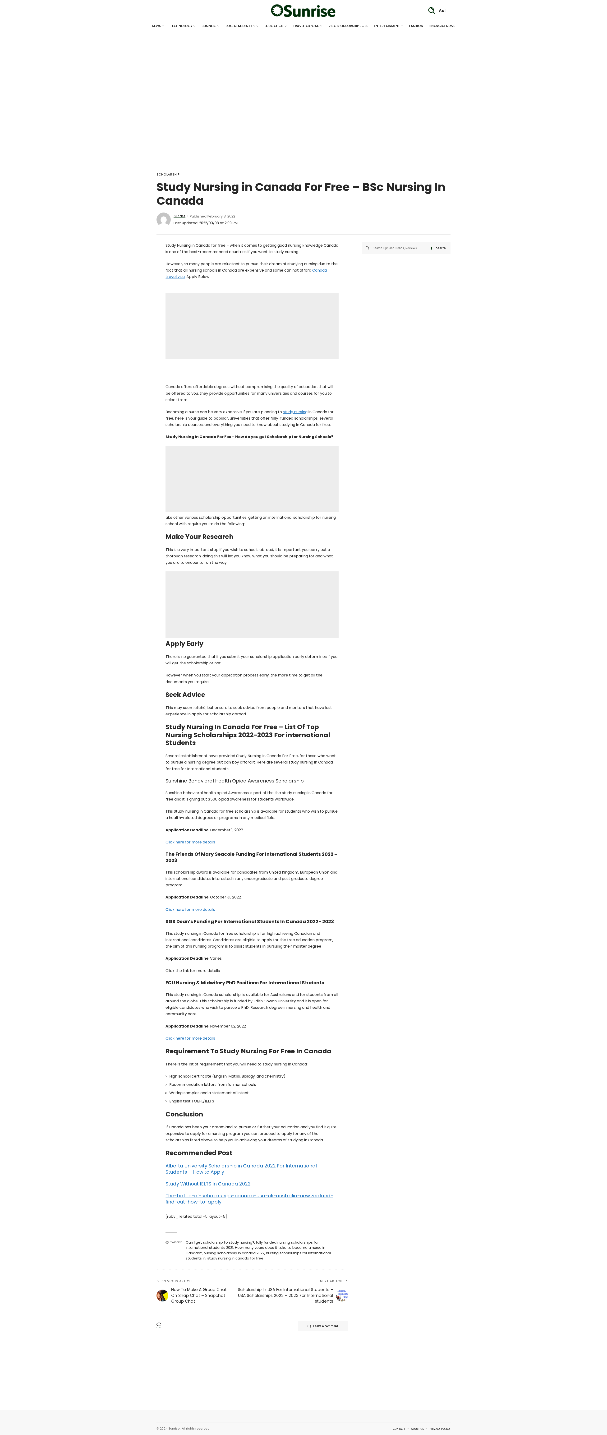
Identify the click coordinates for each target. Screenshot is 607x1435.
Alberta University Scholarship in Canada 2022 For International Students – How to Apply (241, 1168)
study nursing (295, 412)
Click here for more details (190, 842)
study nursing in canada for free (235, 1258)
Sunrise (179, 216)
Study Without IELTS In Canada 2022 (208, 1183)
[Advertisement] (142, 64)
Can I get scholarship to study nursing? (220, 1242)
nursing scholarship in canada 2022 (234, 1252)
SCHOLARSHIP (168, 174)
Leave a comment (325, 1326)
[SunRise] (303, 11)
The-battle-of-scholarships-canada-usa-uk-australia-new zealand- (249, 1195)
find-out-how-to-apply (193, 1202)
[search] (431, 10)
